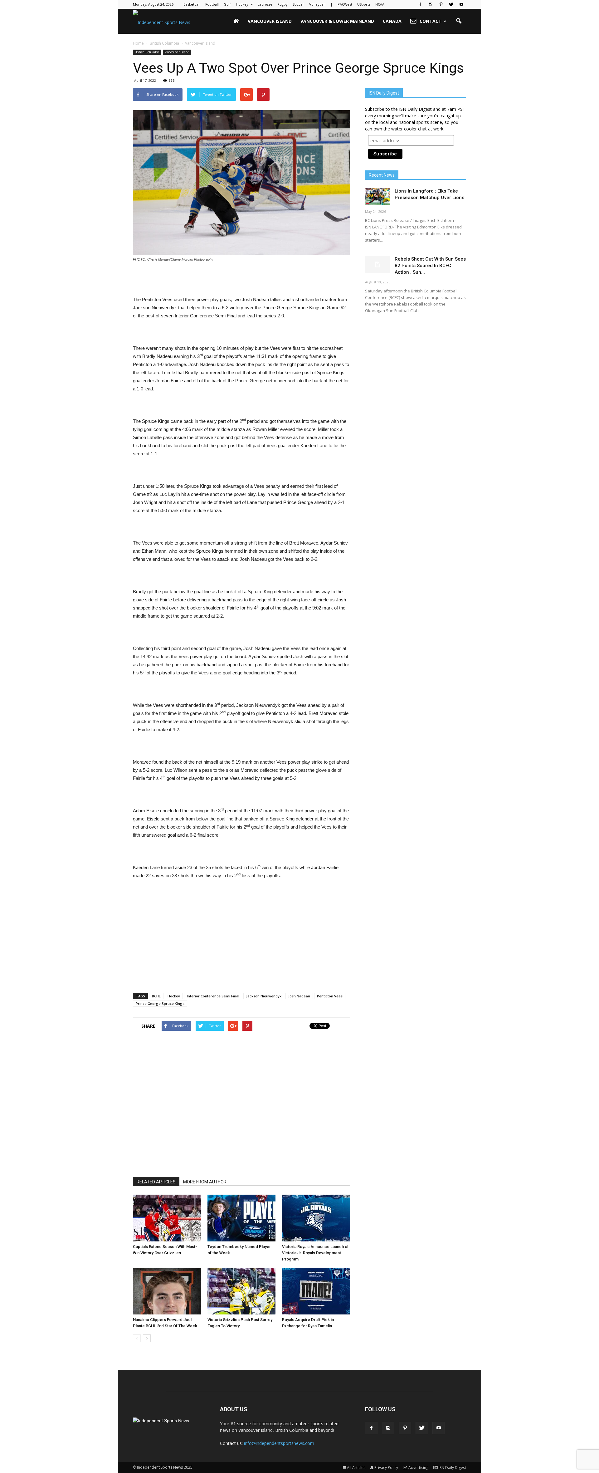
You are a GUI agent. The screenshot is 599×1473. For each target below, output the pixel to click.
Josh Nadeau (299, 996)
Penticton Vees (330, 996)
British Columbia (147, 52)
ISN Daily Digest (452, 1467)
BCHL (156, 996)
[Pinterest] (441, 4)
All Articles (356, 1467)
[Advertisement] (241, 279)
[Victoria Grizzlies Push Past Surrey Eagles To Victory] (241, 1291)
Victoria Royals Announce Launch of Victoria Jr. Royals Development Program (315, 1252)
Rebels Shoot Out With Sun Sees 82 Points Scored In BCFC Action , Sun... (430, 265)
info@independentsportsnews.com (279, 1443)
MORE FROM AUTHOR (204, 1181)
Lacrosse (265, 4)
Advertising (418, 1467)
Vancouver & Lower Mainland (337, 21)
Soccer (298, 4)
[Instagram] (430, 4)
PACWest (345, 4)
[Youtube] (461, 4)
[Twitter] (451, 4)
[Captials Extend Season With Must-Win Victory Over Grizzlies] (167, 1218)
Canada (392, 21)
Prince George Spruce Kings (160, 1003)
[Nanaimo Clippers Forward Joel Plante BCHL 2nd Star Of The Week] (167, 1291)
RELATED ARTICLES (156, 1181)
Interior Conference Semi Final (213, 996)
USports (363, 4)
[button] (458, 21)
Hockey (242, 4)
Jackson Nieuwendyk (263, 996)
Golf (227, 4)
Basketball (191, 4)
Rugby (282, 4)
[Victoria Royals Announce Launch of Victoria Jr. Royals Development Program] (316, 1218)
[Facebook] (420, 4)
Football (212, 4)
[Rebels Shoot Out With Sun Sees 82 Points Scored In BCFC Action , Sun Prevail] (377, 264)
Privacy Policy (386, 1467)
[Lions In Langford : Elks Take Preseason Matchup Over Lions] (377, 196)
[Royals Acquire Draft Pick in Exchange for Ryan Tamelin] (316, 1291)
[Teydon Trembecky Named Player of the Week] (241, 1218)
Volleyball (317, 4)
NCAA (379, 4)
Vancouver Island (270, 21)
